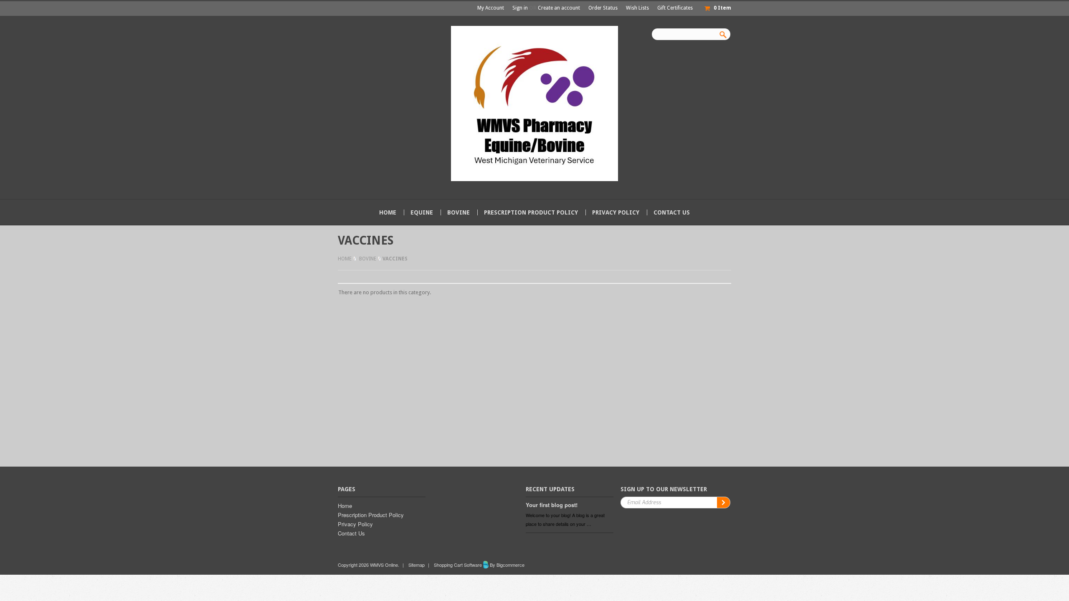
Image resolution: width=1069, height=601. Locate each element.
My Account (490, 8)
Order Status (603, 8)
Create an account (559, 8)
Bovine (458, 212)
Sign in (520, 8)
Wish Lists (637, 8)
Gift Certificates (675, 8)
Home (345, 259)
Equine (421, 212)
